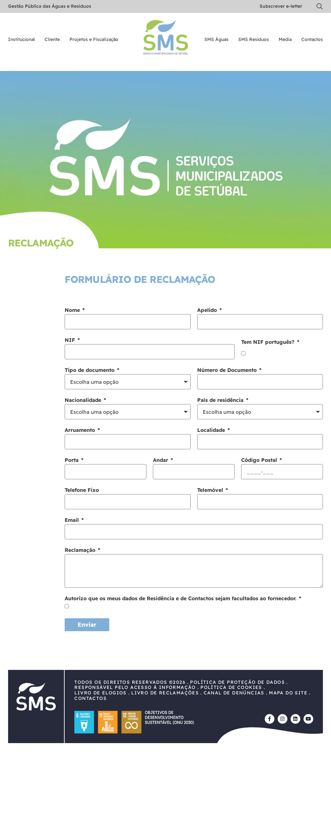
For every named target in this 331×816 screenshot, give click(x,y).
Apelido (208, 310)
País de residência (221, 400)
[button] (319, 6)
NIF (71, 340)
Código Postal (260, 460)
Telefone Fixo (82, 490)
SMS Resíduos (253, 39)
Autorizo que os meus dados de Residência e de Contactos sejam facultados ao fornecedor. (181, 599)
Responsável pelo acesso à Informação (135, 687)
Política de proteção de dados (237, 682)
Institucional (21, 39)
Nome (73, 310)
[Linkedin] (295, 719)
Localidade (212, 430)
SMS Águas (216, 39)
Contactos (312, 39)
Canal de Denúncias (234, 693)
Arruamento (81, 430)
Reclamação (81, 550)
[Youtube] (308, 719)
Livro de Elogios (100, 693)
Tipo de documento (90, 370)
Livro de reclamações (165, 693)
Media (285, 39)
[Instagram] (282, 719)
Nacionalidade (84, 400)
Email (72, 520)
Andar (161, 460)
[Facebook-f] (269, 719)
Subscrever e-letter (281, 6)
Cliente (52, 39)
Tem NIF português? (268, 342)
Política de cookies (231, 687)
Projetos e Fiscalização (93, 39)
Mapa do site (288, 693)
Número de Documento (227, 370)
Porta (72, 460)
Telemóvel (211, 490)
